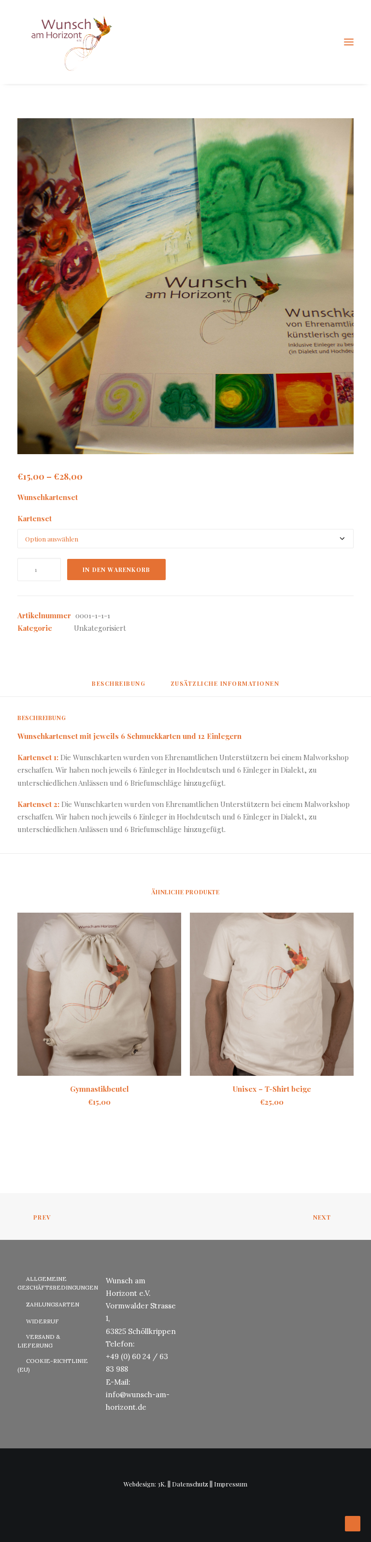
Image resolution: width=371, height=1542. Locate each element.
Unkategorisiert (100, 628)
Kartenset (34, 518)
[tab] (225, 687)
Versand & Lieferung (38, 1341)
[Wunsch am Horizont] (66, 42)
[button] (349, 42)
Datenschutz (190, 1484)
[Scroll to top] (352, 1523)
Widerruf (42, 1321)
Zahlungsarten (52, 1304)
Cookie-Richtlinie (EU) (52, 1365)
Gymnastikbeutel (99, 1089)
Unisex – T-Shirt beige (272, 1089)
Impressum (230, 1484)
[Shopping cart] (320, 42)
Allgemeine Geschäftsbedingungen (57, 1283)
